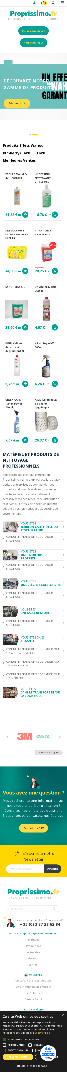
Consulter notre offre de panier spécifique (29, 538)
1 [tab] (30, 134)
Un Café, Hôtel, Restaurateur (33, 980)
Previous (7, 737)
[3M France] (24, 736)
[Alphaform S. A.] (42, 736)
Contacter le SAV (34, 828)
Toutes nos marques (47, 752)
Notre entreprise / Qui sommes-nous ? (33, 933)
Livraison (33, 958)
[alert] (33, 1041)
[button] (33, 1066)
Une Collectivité (33, 993)
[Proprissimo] (13, 1)
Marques (33, 939)
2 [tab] (35, 134)
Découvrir (15, 103)
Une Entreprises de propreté (33, 986)
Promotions (33, 946)
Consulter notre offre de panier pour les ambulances (33, 663)
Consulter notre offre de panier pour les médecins (33, 676)
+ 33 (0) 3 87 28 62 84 (40, 924)
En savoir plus (42, 1032)
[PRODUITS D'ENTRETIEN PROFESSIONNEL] (33, 888)
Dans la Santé (33, 999)
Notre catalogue (34, 42)
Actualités (33, 952)
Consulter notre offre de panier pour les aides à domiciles (33, 651)
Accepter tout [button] (18, 1056)
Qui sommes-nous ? (33, 30)
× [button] (63, 1014)
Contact (33, 964)
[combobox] (33, 908)
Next (60, 737)
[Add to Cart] (25, 214)
